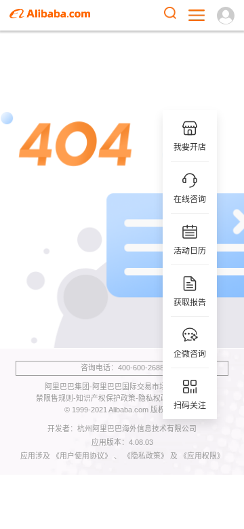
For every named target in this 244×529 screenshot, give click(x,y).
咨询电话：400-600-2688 (122, 368)
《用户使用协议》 (83, 456)
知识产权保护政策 (106, 398)
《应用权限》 (202, 456)
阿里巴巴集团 (67, 387)
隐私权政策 (157, 398)
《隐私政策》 (146, 456)
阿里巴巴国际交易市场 (129, 387)
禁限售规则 (54, 398)
